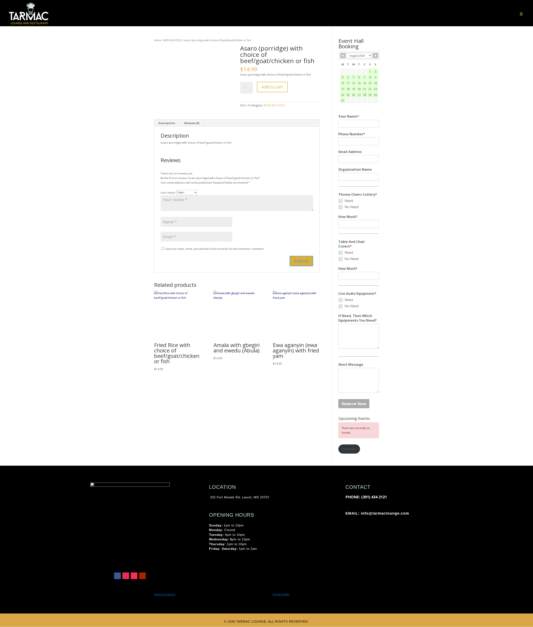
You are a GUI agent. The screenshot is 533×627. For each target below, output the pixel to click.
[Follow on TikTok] (134, 575)
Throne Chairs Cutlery (357, 194)
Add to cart (272, 87)
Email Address (350, 151)
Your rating (168, 192)
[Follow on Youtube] (142, 575)
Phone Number (351, 134)
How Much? (347, 216)
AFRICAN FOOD (172, 40)
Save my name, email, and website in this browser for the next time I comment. (214, 249)
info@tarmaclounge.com (385, 513)
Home (157, 40)
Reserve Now (353, 403)
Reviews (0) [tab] (191, 123)
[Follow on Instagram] (125, 575)
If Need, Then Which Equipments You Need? (357, 318)
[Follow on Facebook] (117, 575)
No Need (352, 207)
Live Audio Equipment (357, 293)
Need (349, 200)
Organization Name (355, 169)
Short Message (350, 364)
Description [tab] (166, 123)
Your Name (348, 116)
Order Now (349, 449)
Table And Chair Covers (351, 244)
